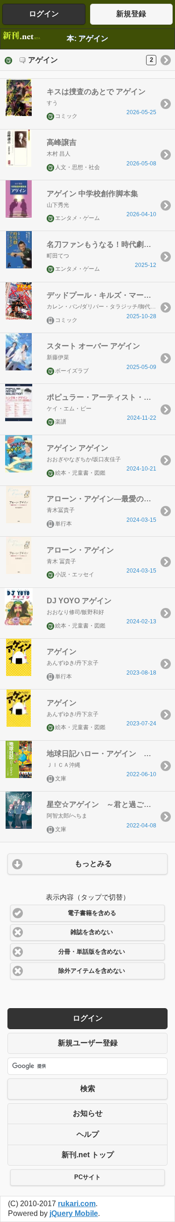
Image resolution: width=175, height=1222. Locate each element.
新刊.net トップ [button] (88, 1155)
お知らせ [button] (88, 1113)
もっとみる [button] (93, 863)
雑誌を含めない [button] (91, 932)
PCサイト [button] (87, 1177)
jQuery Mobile (73, 1213)
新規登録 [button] (131, 14)
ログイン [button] (44, 14)
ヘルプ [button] (88, 1134)
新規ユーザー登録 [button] (88, 1043)
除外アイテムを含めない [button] (91, 971)
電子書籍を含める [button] (92, 913)
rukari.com (77, 1204)
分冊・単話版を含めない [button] (91, 952)
